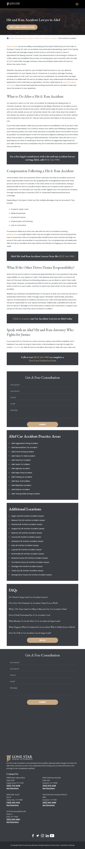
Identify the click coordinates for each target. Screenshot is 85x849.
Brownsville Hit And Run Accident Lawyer (27, 554)
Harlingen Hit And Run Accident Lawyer (27, 566)
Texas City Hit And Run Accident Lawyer (27, 570)
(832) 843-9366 (49, 802)
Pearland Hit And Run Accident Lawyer (26, 524)
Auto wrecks (12, 46)
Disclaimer (64, 845)
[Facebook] (33, 836)
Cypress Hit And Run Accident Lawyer (26, 549)
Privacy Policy (55, 845)
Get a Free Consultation (22, 27)
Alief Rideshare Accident (21, 485)
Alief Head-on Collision (20, 464)
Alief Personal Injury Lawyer (21, 38)
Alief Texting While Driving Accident (25, 494)
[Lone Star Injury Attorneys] (13, 4)
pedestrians (12, 234)
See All (42, 640)
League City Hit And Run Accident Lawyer (27, 528)
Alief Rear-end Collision (20, 481)
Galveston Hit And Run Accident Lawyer (27, 541)
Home (7, 38)
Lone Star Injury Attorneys (30, 845)
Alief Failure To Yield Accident (23, 456)
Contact (16, 347)
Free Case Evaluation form (42, 360)
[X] (37, 836)
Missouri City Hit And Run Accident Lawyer (28, 520)
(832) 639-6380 (13, 819)
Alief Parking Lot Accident (21, 477)
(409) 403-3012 (13, 802)
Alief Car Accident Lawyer (46, 38)
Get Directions (12, 788)
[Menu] (77, 4)
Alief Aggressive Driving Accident (24, 443)
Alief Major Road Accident (21, 473)
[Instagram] (42, 836)
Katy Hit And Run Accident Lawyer (25, 545)
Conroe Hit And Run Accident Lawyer (26, 537)
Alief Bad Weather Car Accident (24, 447)
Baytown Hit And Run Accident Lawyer (26, 533)
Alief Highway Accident (20, 468)
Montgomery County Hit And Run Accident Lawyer (31, 575)
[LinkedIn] (47, 836)
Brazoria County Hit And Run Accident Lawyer (29, 558)
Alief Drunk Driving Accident (22, 452)
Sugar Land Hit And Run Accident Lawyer (27, 516)
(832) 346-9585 (52, 159)
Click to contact (21, 318)
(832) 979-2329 (49, 786)
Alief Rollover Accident (20, 489)
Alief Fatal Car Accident (21, 460)
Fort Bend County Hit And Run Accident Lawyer (30, 562)
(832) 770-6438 (13, 786)
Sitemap (71, 845)
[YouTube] (52, 836)
